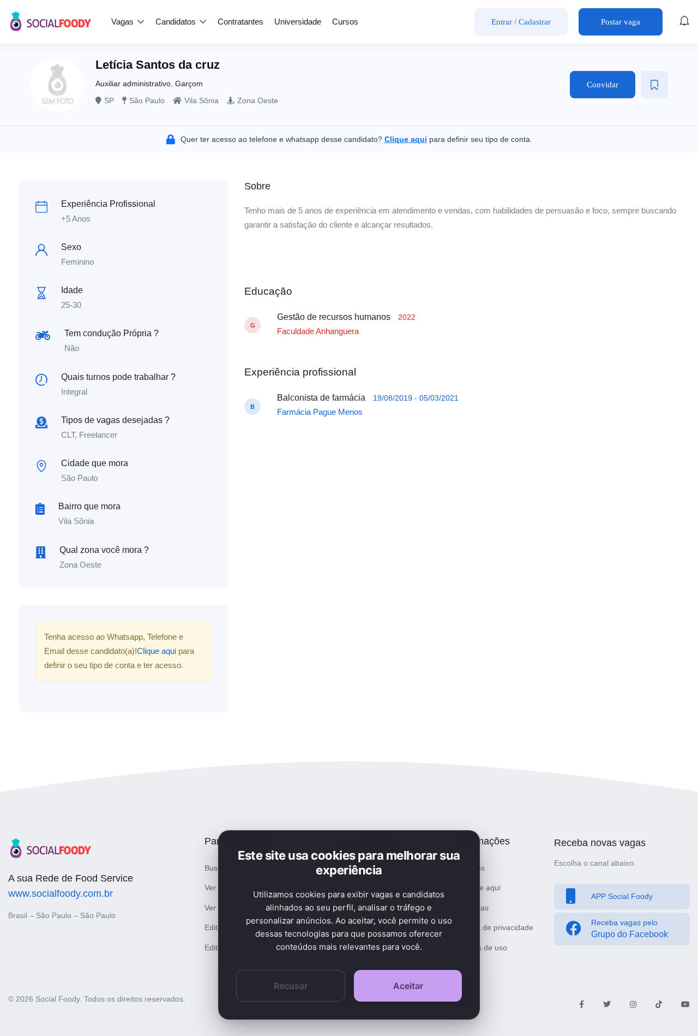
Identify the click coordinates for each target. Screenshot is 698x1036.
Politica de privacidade (494, 927)
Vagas (123, 21)
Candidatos (176, 21)
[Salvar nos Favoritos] (654, 84)
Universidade (297, 21)
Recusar (291, 985)
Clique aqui (156, 651)
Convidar (602, 84)
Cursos (345, 21)
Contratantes (240, 21)
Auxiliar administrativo (133, 83)
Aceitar (408, 985)
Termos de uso (481, 947)
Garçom (189, 83)
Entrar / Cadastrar (521, 21)
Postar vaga (620, 21)
